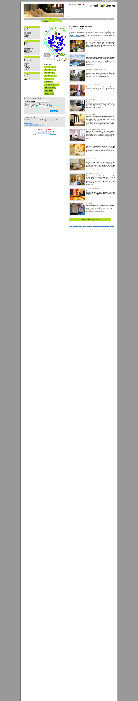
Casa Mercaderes (28, 46)
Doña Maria (27, 35)
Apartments (40, 18)
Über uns (104, 0)
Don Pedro (26, 69)
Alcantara (26, 63)
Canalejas (26, 66)
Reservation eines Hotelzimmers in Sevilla (34, 125)
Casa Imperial (27, 33)
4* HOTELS (27, 26)
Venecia (26, 53)
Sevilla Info (97, 18)
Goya (25, 64)
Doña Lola (26, 68)
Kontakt (108, 0)
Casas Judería (27, 28)
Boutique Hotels (49, 93)
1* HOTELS (27, 72)
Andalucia (57, 21)
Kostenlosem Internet (50, 75)
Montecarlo (27, 52)
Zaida (25, 79)
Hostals (63, 18)
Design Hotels (48, 90)
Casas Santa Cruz (28, 48)
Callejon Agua (27, 78)
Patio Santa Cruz (28, 60)
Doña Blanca (27, 67)
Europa (26, 75)
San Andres (26, 50)
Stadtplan (109, 18)
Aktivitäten (74, 18)
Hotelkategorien (28, 123)
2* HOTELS (27, 56)
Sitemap (112, 0)
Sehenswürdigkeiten (85, 18)
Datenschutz (53, 134)
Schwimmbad (48, 81)
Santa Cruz (27, 37)
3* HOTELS (27, 40)
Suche (54, 111)
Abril (25, 65)
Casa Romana (27, 32)
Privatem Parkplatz (50, 67)
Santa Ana (26, 36)
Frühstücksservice (49, 72)
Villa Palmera (27, 31)
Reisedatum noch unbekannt (34, 109)
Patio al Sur (27, 62)
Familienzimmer (49, 78)
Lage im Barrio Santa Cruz (51, 84)
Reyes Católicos (28, 51)
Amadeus (26, 42)
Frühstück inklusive (49, 69)
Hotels (80, 226)
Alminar (26, 44)
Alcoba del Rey (27, 43)
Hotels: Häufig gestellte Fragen (31, 124)
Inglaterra (26, 34)
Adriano (26, 59)
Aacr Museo (27, 49)
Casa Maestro (27, 74)
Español (77, 4)
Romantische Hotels (50, 87)
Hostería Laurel (28, 58)
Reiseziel (27, 101)
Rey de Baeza (27, 29)
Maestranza (27, 77)
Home (29, 18)
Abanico (26, 47)
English (72, 4)
